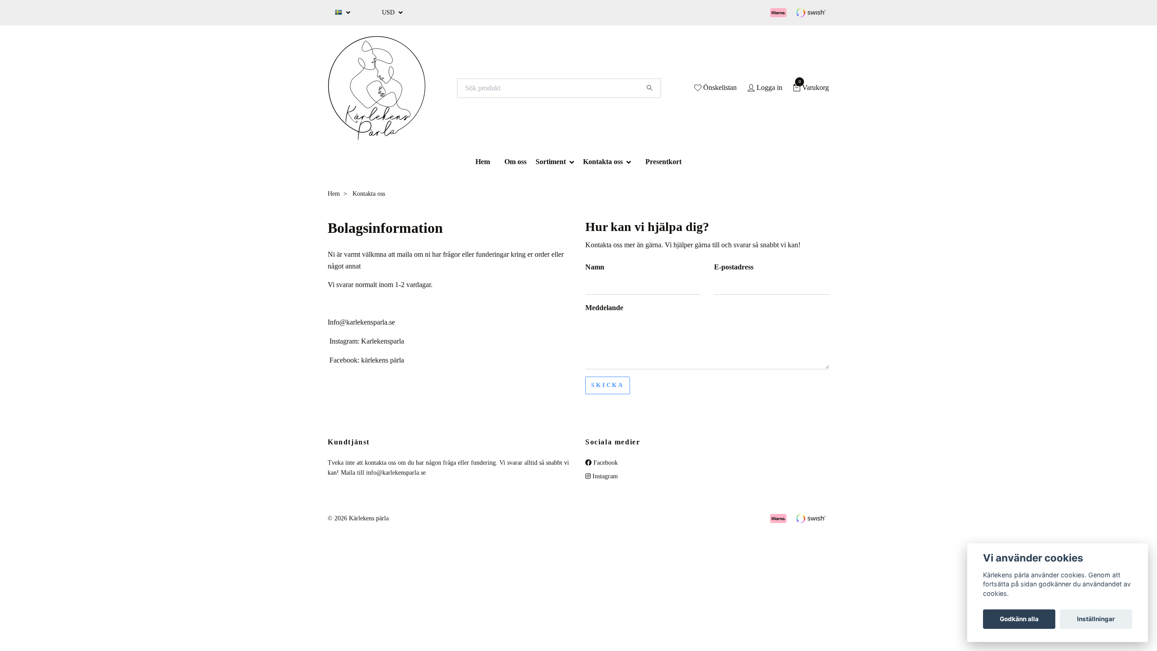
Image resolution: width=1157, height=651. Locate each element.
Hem (482, 161)
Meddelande (604, 307)
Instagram (604, 476)
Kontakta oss (603, 161)
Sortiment (551, 161)
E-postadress (733, 267)
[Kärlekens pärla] (376, 88)
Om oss (515, 161)
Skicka (607, 385)
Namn (594, 267)
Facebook (605, 462)
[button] (574, 161)
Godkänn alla (1019, 619)
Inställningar (1096, 619)
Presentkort (663, 161)
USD (389, 12)
